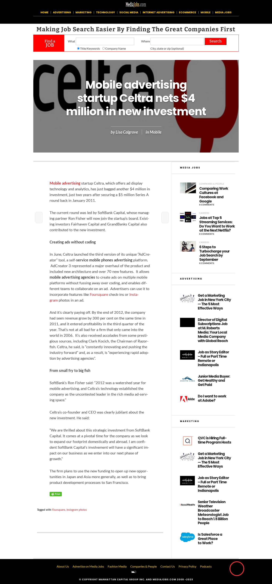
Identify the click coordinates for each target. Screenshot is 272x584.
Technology (105, 12)
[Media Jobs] (136, 4)
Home (44, 12)
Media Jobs (223, 12)
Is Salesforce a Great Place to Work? (210, 539)
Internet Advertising (158, 12)
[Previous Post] (39, 217)
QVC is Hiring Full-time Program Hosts (214, 440)
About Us (63, 566)
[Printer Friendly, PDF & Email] (56, 493)
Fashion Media (117, 566)
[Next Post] (165, 217)
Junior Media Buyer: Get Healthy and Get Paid (214, 380)
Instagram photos (76, 509)
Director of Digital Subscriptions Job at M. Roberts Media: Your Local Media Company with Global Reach (213, 330)
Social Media (128, 12)
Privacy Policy (187, 566)
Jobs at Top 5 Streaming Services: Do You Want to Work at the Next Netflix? (217, 224)
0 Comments (206, 204)
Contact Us (167, 566)
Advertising (62, 12)
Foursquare (99, 294)
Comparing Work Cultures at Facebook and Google (213, 195)
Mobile (206, 12)
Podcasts (206, 566)
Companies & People (211, 184)
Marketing (83, 12)
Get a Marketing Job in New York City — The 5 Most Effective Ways (214, 302)
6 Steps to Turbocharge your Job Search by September (214, 253)
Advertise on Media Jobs (88, 566)
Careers (204, 213)
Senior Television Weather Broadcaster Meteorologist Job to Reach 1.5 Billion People (213, 512)
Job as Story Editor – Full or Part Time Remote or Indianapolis (213, 358)
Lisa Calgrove (127, 132)
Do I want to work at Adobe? (212, 398)
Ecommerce (187, 12)
